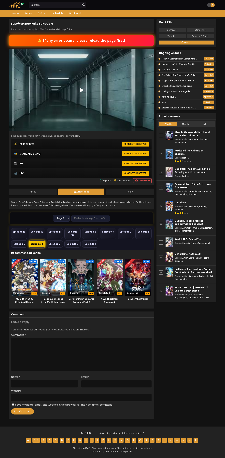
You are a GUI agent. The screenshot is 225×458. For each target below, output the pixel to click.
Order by (200, 36)
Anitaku (82, 202)
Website (16, 391)
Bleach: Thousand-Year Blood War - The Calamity (192, 134)
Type (171, 36)
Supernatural (180, 142)
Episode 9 (90, 231)
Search (187, 42)
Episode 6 (143, 231)
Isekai (208, 191)
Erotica (185, 158)
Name (15, 377)
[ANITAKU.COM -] (16, 7)
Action (185, 139)
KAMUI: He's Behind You (188, 239)
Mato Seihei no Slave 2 (188, 254)
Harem (206, 258)
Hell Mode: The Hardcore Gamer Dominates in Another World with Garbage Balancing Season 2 (194, 272)
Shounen (203, 139)
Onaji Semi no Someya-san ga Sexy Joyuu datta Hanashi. (192, 170)
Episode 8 (108, 231)
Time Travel (204, 297)
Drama (196, 228)
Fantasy (201, 191)
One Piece (180, 202)
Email (85, 377)
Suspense (193, 297)
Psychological (181, 297)
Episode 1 (90, 244)
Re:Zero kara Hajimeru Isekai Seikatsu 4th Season (191, 289)
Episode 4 (37, 244)
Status (199, 30)
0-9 (36, 440)
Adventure (193, 139)
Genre (171, 30)
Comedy (193, 191)
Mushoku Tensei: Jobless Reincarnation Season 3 (189, 222)
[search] (83, 5)
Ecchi (202, 228)
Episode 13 (19, 231)
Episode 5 (19, 244)
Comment (18, 335)
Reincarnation (181, 194)
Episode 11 (55, 231)
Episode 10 (72, 233)
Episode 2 (72, 244)
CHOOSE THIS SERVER (135, 144)
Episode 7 (125, 231)
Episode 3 (54, 244)
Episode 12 (37, 231)
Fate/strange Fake (62, 29)
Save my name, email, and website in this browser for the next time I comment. (63, 404)
